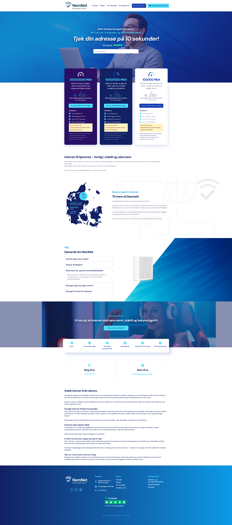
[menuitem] (94, 5)
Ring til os (89, 370)
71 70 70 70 (89, 374)
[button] (89, 259)
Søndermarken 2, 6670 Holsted (104, 482)
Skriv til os (142, 370)
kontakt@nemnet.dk (142, 374)
